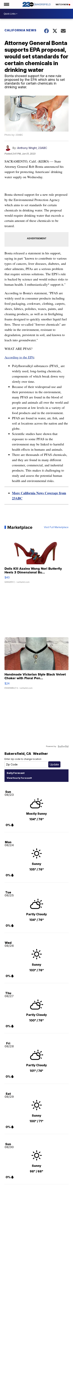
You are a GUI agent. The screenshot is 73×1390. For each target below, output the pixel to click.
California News (20, 30)
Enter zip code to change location (22, 759)
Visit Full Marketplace (56, 527)
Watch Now (62, 4)
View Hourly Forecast (19, 778)
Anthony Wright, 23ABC (32, 148)
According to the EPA (19, 357)
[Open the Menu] (6, 4)
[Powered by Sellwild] (63, 746)
